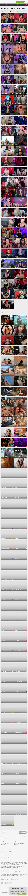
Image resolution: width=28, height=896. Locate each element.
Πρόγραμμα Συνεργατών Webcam (19, 844)
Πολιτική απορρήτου (5, 838)
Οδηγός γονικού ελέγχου (6, 849)
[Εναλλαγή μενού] (1, 2)
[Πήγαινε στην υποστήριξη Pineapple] (2, 883)
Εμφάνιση (5, 11)
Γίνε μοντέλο (16, 838)
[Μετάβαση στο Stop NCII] (8, 883)
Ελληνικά (21, 832)
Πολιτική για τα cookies (5, 846)
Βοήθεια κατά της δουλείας (6, 851)
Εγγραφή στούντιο (17, 841)
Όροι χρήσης (3, 841)
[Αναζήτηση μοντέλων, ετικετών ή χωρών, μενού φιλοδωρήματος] (26, 5)
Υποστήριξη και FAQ (5, 857)
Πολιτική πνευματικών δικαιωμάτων (5, 844)
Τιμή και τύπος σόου (22, 11)
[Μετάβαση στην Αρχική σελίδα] (8, 1)
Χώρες (12, 11)
